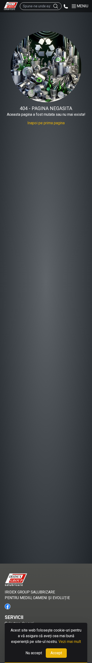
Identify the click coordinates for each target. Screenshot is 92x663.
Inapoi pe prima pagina (46, 123)
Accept (56, 653)
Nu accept (33, 653)
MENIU (82, 6)
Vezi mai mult (70, 641)
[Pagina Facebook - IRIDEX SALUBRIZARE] (7, 606)
